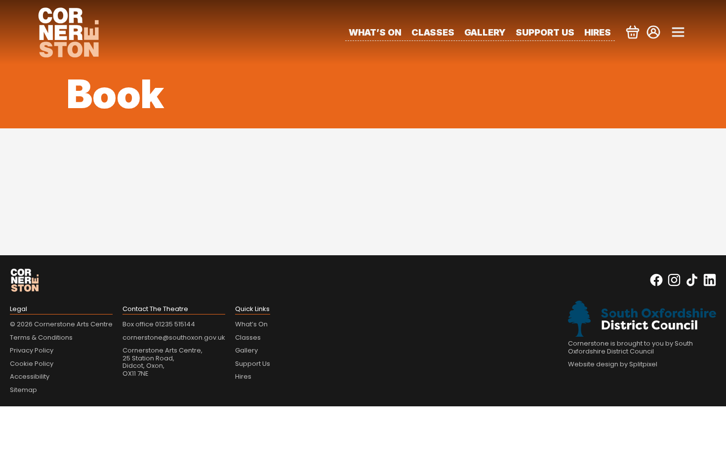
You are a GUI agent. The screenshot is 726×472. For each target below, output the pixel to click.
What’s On (375, 32)
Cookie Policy (31, 363)
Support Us (545, 32)
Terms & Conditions (41, 337)
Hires (597, 32)
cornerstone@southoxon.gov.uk (173, 337)
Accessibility (29, 376)
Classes (432, 32)
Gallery (485, 32)
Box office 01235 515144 (158, 324)
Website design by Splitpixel (612, 364)
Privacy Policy (31, 350)
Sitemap (23, 389)
